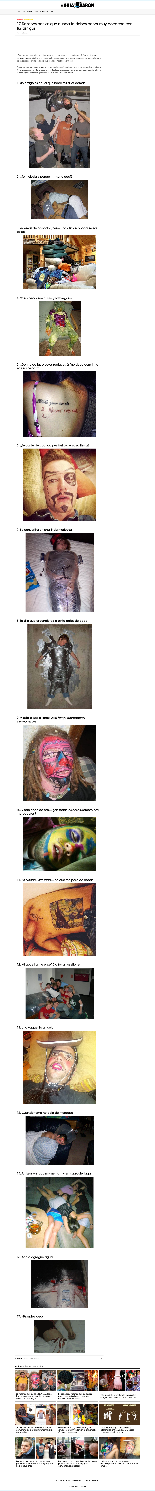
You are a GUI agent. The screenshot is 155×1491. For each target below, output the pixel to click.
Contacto (60, 1480)
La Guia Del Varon (77, 5)
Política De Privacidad (75, 1480)
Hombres (20, 19)
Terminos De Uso (92, 1480)
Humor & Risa (28, 19)
